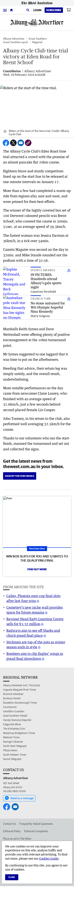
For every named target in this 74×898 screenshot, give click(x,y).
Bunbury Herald (11, 698)
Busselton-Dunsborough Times (20, 702)
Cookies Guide (49, 858)
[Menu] (5, 10)
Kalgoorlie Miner (12, 724)
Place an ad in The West (17, 838)
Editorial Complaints (36, 831)
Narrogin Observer (13, 741)
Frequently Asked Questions (36, 823)
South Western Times (14, 754)
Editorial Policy (12, 831)
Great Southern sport (15, 42)
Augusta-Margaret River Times (19, 689)
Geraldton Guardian (13, 711)
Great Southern (38, 38)
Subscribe (53, 10)
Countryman (10, 707)
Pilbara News (10, 750)
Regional (37, 42)
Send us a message (22, 798)
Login (37, 10)
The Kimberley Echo (14, 728)
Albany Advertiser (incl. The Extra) (21, 685)
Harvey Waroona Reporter (17, 720)
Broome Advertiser (13, 694)
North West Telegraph (15, 746)
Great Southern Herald (15, 715)
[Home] (11, 10)
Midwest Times (11, 737)
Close (11, 877)
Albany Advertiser (13, 38)
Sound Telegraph (12, 759)
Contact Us (9, 823)
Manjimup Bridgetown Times (19, 733)
